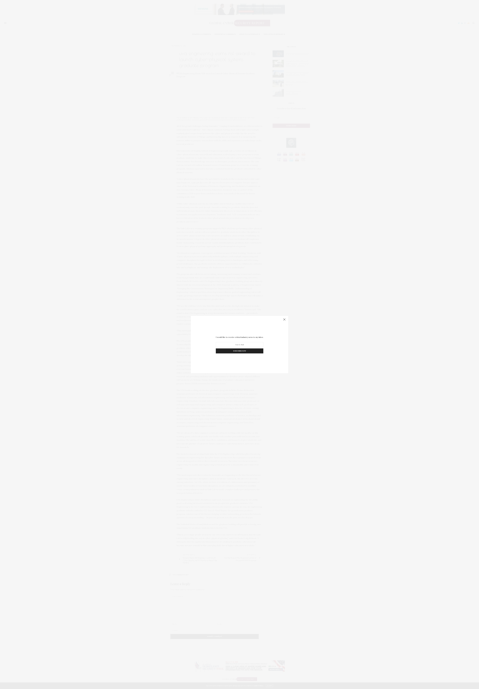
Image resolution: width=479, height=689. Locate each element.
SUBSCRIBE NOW (239, 351)
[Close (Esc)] (284, 319)
